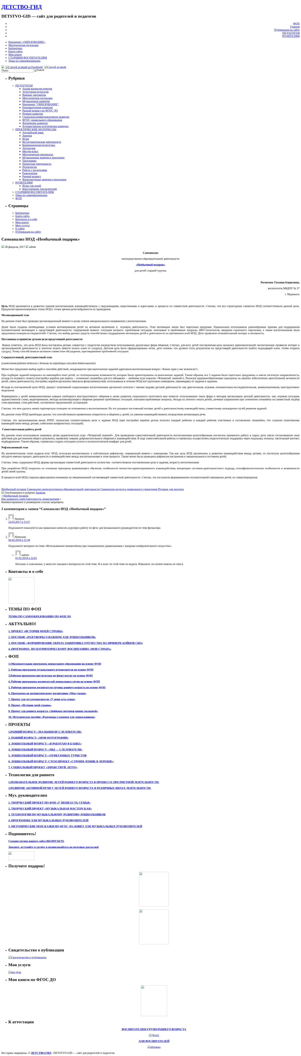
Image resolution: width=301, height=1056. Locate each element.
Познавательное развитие (37, 107)
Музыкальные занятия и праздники (43, 157)
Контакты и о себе (26, 219)
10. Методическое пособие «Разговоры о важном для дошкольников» (51, 717)
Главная (295, 26)
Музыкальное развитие (36, 101)
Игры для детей (31, 185)
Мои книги (15, 54)
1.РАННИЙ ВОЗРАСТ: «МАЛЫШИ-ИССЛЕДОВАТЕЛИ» (45, 731)
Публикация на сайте (287, 29)
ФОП (296, 23)
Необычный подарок (13, 489)
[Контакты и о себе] (21, 602)
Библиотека (15, 48)
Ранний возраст (31, 176)
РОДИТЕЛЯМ (291, 36)
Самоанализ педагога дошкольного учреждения (129, 489)
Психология (29, 167)
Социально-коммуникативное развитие (45, 116)
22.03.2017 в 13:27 (19, 521)
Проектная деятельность (36, 163)
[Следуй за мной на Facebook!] (25, 67)
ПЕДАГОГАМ (291, 33)
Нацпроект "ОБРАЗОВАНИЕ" (40, 104)
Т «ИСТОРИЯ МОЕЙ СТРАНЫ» (42, 631)
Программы (29, 160)
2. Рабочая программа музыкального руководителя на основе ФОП (50, 669)
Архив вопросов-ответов (37, 88)
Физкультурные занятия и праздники (44, 179)
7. (9, 767)
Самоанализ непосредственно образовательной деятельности (63, 489)
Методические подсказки (23, 45)
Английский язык (33, 132)
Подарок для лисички (171, 489)
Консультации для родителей (39, 188)
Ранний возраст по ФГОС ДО (40, 110)
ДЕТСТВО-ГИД (21, 7)
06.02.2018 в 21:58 (19, 540)
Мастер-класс (30, 151)
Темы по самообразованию (24, 60)
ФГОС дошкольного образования (42, 120)
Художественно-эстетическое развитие (45, 126)
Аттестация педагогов (35, 91)
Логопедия (28, 148)
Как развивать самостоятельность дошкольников (30, 498)
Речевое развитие (32, 113)
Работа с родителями (34, 170)
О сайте (20, 228)
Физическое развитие (35, 123)
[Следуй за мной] (55, 67)
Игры (25, 138)
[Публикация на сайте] (27, 957)
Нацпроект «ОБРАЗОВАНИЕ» (26, 42)
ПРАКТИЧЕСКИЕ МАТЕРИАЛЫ (35, 129)
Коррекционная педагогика (38, 145)
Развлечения (29, 173)
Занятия (27, 135)
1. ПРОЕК (14, 631)
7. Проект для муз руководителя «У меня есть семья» (41, 699)
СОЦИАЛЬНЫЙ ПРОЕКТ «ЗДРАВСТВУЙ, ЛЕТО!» (44, 767)
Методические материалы (37, 154)
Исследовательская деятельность (41, 141)
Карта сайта (15, 51)
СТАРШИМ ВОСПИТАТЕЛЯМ (27, 57)
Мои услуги (22, 225)
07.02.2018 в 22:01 (26, 558)
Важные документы (34, 94)
